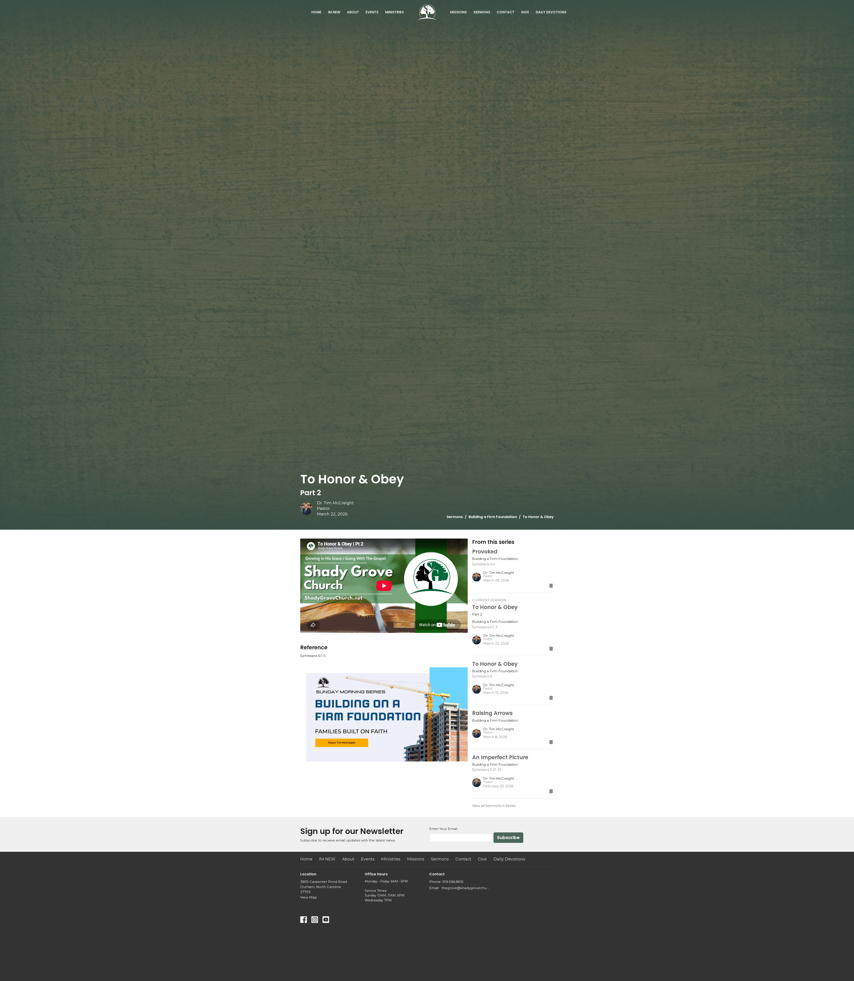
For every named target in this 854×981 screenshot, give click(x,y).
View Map (308, 897)
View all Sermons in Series (494, 805)
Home (316, 12)
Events (372, 12)
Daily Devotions (551, 12)
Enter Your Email (443, 829)
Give (525, 12)
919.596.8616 (452, 882)
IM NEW (334, 12)
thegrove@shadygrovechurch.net (465, 888)
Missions (458, 12)
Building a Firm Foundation (493, 516)
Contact (505, 12)
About (353, 12)
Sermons (481, 12)
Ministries (394, 12)
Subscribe (508, 837)
